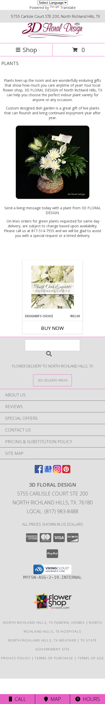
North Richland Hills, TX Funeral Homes (44, 622)
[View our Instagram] (57, 471)
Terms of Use (90, 658)
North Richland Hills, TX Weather (42, 640)
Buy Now (52, 328)
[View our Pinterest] (66, 471)
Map (54, 699)
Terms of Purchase (54, 658)
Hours (90, 699)
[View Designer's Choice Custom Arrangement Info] (52, 287)
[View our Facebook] (39, 471)
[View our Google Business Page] (48, 471)
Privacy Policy (15, 658)
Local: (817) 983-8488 (52, 511)
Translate (68, 7)
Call (19, 699)
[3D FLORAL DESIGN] (52, 36)
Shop (30, 49)
